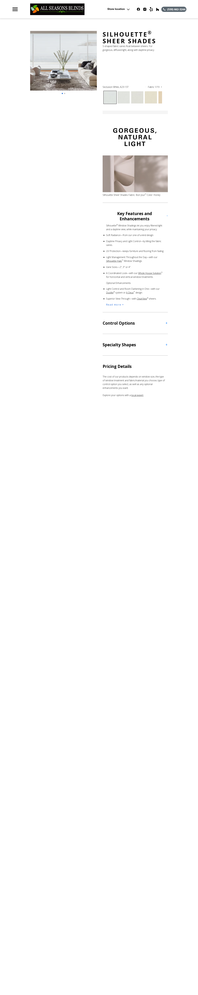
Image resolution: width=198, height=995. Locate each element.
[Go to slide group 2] (64, 93)
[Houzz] (157, 9)
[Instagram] (144, 9)
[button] (15, 9)
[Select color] (110, 97)
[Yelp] (151, 9)
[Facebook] (138, 9)
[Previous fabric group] (146, 87)
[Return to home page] (64, 9)
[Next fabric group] (161, 87)
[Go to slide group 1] (62, 93)
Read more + (115, 304)
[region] (63, 63)
